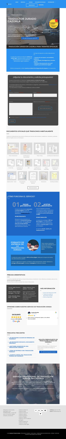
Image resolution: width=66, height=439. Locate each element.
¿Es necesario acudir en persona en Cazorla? (21, 338)
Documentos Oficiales (40, 2)
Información (51, 2)
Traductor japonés (23, 421)
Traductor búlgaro (23, 417)
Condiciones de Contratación (43, 433)
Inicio (17, 2)
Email (37, 92)
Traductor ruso (22, 418)
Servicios (23, 2)
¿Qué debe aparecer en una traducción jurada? (18, 347)
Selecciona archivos (45, 108)
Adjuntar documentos (41, 101)
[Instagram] (39, 410)
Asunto (11, 101)
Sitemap (52, 433)
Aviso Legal (33, 433)
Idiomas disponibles (47, 297)
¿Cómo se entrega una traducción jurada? (21, 351)
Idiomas (31, 2)
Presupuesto (32, 5)
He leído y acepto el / (28, 117)
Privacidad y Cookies (25, 433)
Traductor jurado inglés (24, 424)
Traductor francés (23, 412)
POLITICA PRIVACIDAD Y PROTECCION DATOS (36, 117)
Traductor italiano (23, 414)
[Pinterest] (45, 410)
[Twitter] (40, 413)
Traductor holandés (23, 422)
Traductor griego (22, 415)
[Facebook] (36, 410)
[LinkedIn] (42, 410)
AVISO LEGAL (22, 117)
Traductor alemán (23, 409)
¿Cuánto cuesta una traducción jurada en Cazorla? (20, 355)
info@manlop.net (54, 32)
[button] (58, 318)
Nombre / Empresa (16, 92)
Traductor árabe (22, 411)
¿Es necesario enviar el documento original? (21, 342)
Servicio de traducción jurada (49, 292)
